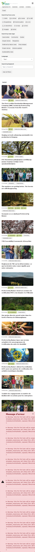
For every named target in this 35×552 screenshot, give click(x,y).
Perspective (16, 41)
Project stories (6, 48)
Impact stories (6, 41)
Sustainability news (7, 52)
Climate (21, 7)
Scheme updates (17, 48)
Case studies (5, 37)
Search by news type (8, 33)
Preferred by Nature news (9, 44)
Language (5, 56)
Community (14, 37)
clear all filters (7, 72)
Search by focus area (8, 15)
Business (14, 7)
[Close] (33, 414)
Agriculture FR (6, 7)
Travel (4, 10)
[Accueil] (6, 3)
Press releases (22, 44)
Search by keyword (8, 64)
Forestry (28, 7)
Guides (22, 37)
